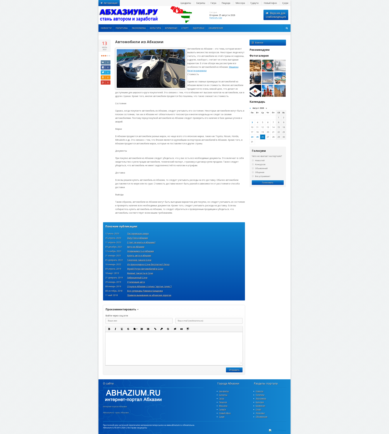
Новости (106, 28)
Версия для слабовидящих (276, 15)
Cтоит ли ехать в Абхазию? (141, 242)
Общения (259, 172)
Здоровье (199, 28)
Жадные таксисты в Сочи (140, 273)
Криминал (171, 28)
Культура (155, 28)
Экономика (139, 28)
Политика (122, 28)
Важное (259, 42)
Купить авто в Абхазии (139, 255)
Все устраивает (262, 176)
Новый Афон (270, 3)
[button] (109, 329)
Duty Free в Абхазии (137, 238)
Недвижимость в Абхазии (140, 251)
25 (257, 137)
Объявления (216, 28)
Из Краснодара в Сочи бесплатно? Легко (148, 264)
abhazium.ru (128, 15)
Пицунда (226, 3)
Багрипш (200, 3)
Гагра (213, 3)
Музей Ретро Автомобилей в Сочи (145, 268)
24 (252, 137)
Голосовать (267, 182)
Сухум (285, 3)
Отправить (234, 370)
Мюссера (240, 3)
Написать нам (215, 18)
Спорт (185, 28)
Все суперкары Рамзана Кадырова (145, 290)
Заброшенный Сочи (137, 277)
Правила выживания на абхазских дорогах (149, 295)
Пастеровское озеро (138, 233)
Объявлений (261, 168)
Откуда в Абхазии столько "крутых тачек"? (149, 286)
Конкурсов (260, 164)
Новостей (260, 160)
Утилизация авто (136, 282)
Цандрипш (185, 3)
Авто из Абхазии (135, 246)
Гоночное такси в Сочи (139, 260)
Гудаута (254, 3)
